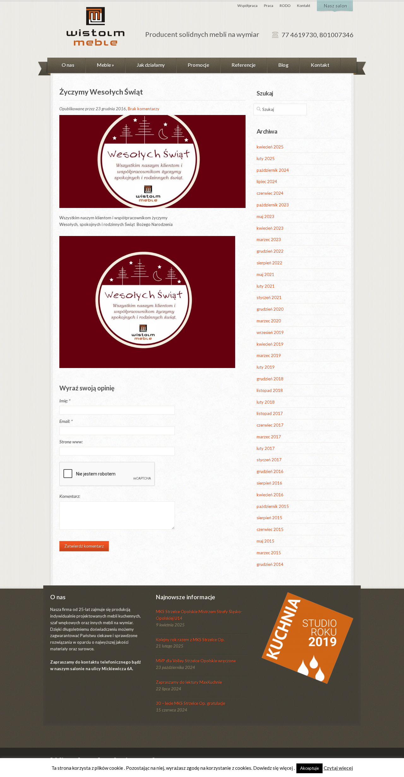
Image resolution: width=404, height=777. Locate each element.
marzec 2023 (269, 239)
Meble (105, 65)
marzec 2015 (269, 552)
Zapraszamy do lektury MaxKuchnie (189, 682)
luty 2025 (266, 158)
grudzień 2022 (270, 251)
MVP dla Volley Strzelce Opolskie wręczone (196, 660)
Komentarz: (69, 496)
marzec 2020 (269, 320)
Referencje (243, 65)
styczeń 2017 (269, 459)
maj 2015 (265, 541)
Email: (66, 421)
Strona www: (71, 441)
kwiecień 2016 (270, 494)
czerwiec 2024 (270, 193)
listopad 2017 (270, 413)
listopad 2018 (270, 390)
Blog (283, 65)
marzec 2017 (269, 436)
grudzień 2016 (270, 471)
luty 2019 (266, 367)
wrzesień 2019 (270, 332)
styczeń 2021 (269, 297)
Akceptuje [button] (309, 768)
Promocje (198, 65)
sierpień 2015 (269, 517)
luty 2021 (266, 286)
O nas (68, 65)
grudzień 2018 (270, 378)
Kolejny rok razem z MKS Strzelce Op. (190, 639)
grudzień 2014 (270, 564)
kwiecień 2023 (270, 228)
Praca (268, 5)
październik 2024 (273, 170)
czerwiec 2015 (270, 529)
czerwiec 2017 (270, 425)
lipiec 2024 (267, 181)
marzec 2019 (269, 355)
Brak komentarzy (143, 108)
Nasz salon (335, 6)
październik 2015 (273, 506)
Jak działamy (151, 65)
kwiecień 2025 (270, 146)
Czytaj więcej (338, 768)
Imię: (64, 400)
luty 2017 (266, 448)
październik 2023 (273, 204)
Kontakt (303, 5)
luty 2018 (266, 402)
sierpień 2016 (269, 483)
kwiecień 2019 (270, 344)
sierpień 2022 (269, 262)
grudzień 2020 (270, 309)
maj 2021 (265, 274)
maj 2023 (265, 216)
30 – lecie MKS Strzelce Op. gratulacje (190, 703)
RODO (285, 5)
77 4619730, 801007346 (318, 34)
